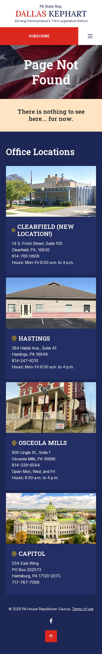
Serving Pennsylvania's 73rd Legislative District (51, 14)
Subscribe (39, 36)
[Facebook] (51, 622)
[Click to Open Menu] (90, 36)
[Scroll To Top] (51, 636)
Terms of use (83, 609)
